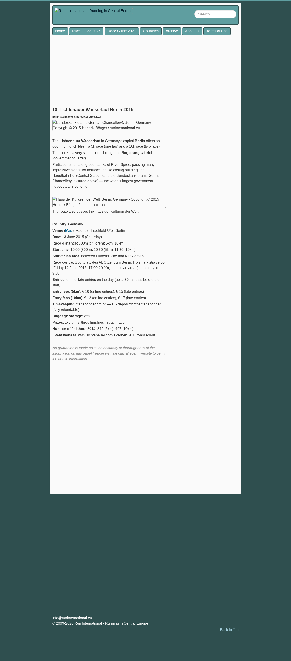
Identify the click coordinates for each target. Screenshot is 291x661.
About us (192, 31)
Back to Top (229, 630)
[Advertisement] (109, 69)
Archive (172, 31)
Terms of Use (217, 31)
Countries (151, 31)
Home (60, 31)
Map (69, 230)
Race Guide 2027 (122, 31)
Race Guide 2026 (86, 31)
